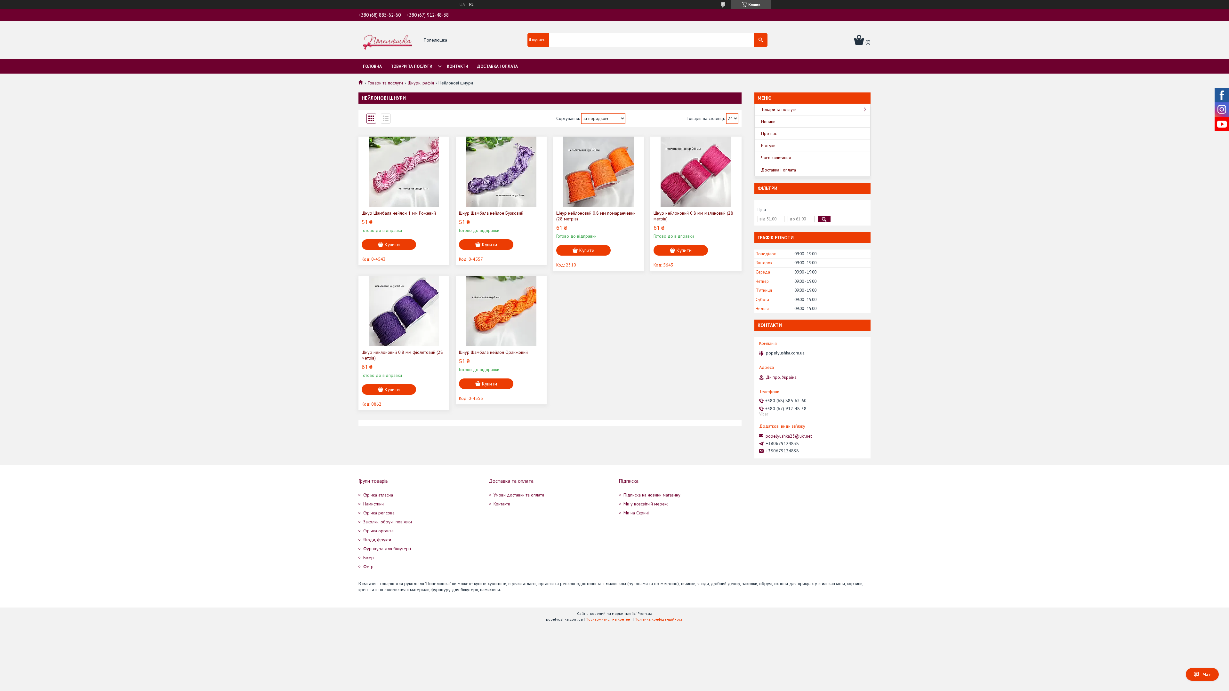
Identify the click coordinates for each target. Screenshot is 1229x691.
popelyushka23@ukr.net (789, 436)
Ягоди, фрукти (377, 540)
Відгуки (768, 145)
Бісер (368, 557)
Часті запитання (776, 158)
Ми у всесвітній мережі (646, 504)
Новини (768, 121)
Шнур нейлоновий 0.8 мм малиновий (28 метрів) (693, 216)
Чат (1207, 674)
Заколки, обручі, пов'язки (387, 522)
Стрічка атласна (378, 495)
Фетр (368, 566)
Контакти (457, 66)
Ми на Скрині (636, 513)
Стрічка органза (378, 531)
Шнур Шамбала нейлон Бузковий (491, 213)
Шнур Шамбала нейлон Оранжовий (493, 352)
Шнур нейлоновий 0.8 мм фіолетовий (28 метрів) (402, 355)
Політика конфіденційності (659, 619)
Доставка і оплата (497, 66)
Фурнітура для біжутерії (387, 549)
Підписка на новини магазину (651, 495)
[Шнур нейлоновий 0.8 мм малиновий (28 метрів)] (695, 172)
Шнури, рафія (421, 83)
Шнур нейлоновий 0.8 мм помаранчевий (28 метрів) (596, 216)
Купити (392, 245)
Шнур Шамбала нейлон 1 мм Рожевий (399, 213)
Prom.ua (645, 613)
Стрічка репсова (379, 513)
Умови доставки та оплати (519, 495)
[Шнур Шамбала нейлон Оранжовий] (501, 311)
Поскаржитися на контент (609, 619)
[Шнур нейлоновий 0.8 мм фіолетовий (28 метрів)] (403, 311)
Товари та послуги (411, 66)
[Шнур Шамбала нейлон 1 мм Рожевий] (403, 172)
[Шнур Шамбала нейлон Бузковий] (501, 172)
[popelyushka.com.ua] (387, 40)
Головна (372, 66)
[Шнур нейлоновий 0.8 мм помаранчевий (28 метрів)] (598, 172)
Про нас (769, 133)
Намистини (373, 504)
